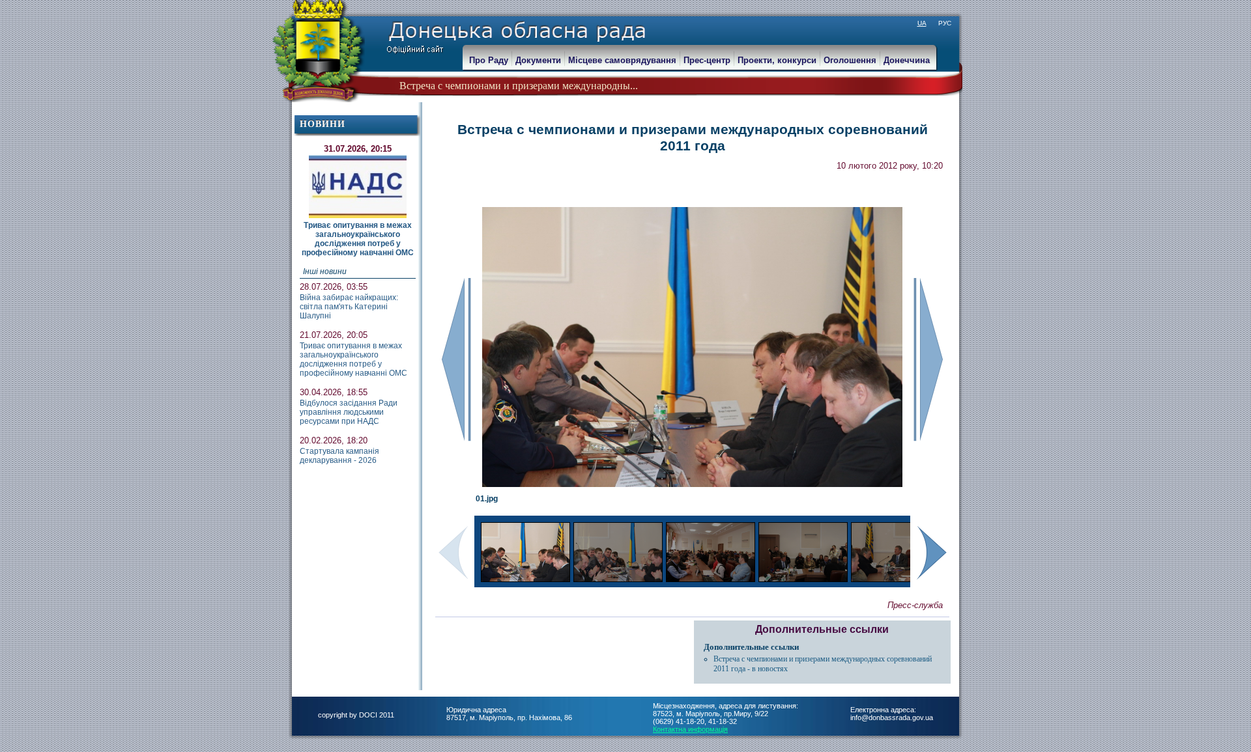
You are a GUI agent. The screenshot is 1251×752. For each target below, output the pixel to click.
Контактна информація (690, 729)
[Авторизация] (6, 6)
